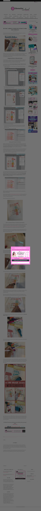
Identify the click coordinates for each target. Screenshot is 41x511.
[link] (20, 254)
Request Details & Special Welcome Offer (20, 260)
